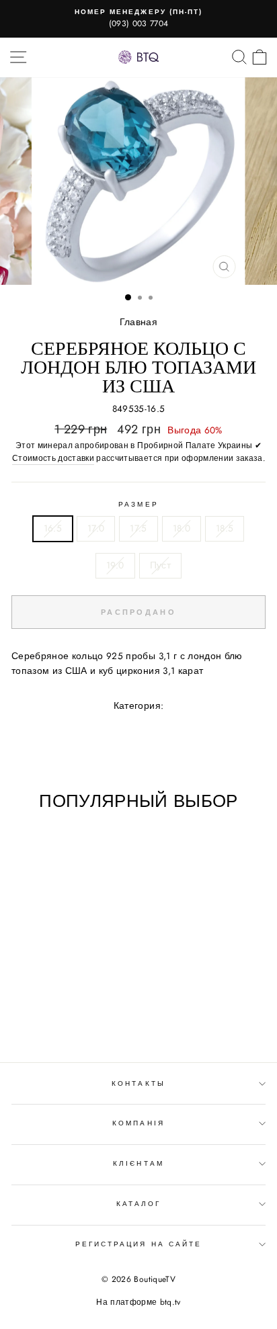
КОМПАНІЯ (138, 1123)
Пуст (160, 565)
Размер (138, 504)
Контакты (138, 1083)
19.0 (115, 565)
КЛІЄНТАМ (138, 1163)
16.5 (53, 528)
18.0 (181, 528)
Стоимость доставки (53, 458)
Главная (138, 322)
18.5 (224, 528)
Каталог (138, 1204)
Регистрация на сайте (138, 1244)
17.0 (95, 528)
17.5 (138, 528)
